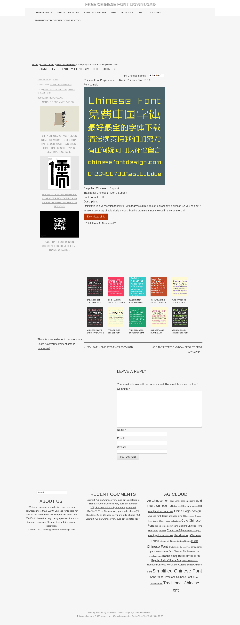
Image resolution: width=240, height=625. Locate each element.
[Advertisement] (120, 43)
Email (121, 438)
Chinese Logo (188, 516)
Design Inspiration (68, 12)
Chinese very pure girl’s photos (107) (121, 519)
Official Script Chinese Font (179, 547)
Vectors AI (127, 12)
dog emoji (159, 526)
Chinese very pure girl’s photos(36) (121, 500)
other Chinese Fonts (66, 64)
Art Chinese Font (158, 500)
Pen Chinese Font (178, 551)
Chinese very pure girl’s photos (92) (121, 515)
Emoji (141, 12)
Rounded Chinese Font (159, 564)
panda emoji (196, 547)
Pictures (155, 12)
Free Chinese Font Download (120, 4)
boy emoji (178, 506)
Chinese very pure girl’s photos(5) (121, 511)
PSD (113, 12)
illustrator (161, 541)
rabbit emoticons (189, 555)
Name (121, 429)
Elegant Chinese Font (190, 525)
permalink (57, 98)
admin (55, 79)
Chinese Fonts (43, 12)
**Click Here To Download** (100, 223)
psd (161, 556)
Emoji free (153, 530)
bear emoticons (188, 501)
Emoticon (162, 531)
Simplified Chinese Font (55, 90)
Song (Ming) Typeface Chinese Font (171, 577)
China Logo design (187, 511)
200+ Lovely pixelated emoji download (108, 347)
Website (122, 447)
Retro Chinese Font (190, 561)
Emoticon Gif (174, 530)
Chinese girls (175, 516)
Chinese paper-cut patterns (170, 521)
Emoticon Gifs (189, 530)
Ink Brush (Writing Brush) (179, 541)
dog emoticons (171, 526)
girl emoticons (164, 535)
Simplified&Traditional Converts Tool (58, 20)
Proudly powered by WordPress (102, 613)
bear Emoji (175, 501)
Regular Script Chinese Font (166, 560)
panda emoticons (159, 551)
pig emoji (191, 551)
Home (35, 64)
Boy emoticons (190, 506)
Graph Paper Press (141, 613)
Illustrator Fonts (95, 12)
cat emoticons (164, 511)
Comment (123, 388)
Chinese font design (158, 516)
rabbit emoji (170, 555)
